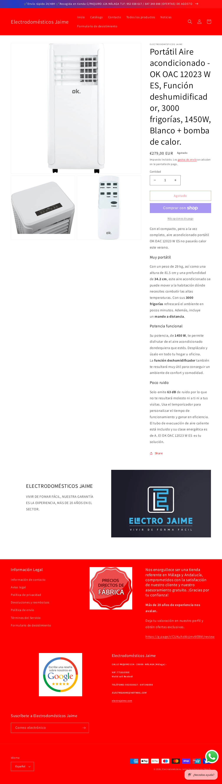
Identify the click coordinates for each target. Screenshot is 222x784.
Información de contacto (28, 580)
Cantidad (155, 171)
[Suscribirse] (84, 728)
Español (20, 766)
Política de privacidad (26, 595)
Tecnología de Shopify (199, 769)
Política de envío (22, 610)
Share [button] (159, 453)
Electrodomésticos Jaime (175, 769)
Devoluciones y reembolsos (30, 602)
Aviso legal (18, 587)
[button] (190, 21)
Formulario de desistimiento (31, 625)
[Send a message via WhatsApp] (212, 757)
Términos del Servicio (26, 618)
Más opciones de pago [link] (180, 218)
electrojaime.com (122, 700)
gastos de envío (187, 159)
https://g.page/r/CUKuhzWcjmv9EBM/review (179, 636)
